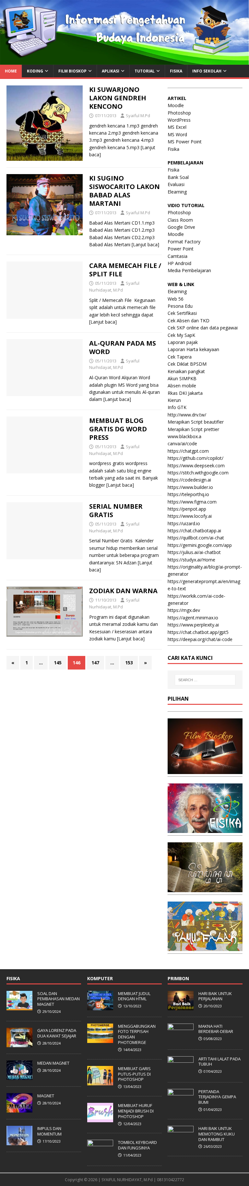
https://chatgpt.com (188, 451)
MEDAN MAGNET (53, 1063)
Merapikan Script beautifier (196, 422)
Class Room (180, 220)
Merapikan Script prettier (193, 429)
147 (95, 663)
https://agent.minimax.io (193, 618)
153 (129, 663)
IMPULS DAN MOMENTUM (49, 1131)
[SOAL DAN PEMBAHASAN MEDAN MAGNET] (19, 1007)
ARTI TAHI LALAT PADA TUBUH (219, 1061)
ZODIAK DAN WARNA (123, 590)
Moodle (176, 105)
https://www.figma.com (192, 502)
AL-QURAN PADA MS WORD (122, 347)
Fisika (173, 149)
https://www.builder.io (190, 487)
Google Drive (181, 227)
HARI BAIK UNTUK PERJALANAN (215, 996)
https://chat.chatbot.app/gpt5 (198, 632)
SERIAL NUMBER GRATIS (116, 510)
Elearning (177, 192)
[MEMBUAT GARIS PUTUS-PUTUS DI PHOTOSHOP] (100, 1082)
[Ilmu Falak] (205, 947)
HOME (11, 71)
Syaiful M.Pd (138, 115)
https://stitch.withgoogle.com (198, 473)
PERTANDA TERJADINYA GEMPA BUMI (217, 1097)
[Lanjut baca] (145, 244)
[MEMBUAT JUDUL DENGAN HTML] (100, 1007)
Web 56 (176, 299)
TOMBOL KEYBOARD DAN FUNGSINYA (137, 1145)
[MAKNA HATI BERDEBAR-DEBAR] (181, 1039)
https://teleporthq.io (188, 494)
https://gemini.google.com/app (200, 545)
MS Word (177, 134)
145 (58, 663)
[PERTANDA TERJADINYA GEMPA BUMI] (181, 1105)
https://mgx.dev (184, 610)
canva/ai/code (182, 443)
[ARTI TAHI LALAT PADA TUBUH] (181, 1072)
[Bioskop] (205, 770)
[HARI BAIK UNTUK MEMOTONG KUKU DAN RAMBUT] (181, 1142)
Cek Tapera (180, 357)
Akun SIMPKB (182, 378)
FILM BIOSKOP (72, 71)
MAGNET (45, 1096)
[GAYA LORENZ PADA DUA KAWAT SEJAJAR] (19, 1044)
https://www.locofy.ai (190, 516)
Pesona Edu (180, 306)
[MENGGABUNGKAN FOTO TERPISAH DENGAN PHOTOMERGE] (100, 1039)
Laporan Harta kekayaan (193, 349)
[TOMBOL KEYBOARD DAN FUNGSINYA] (100, 1155)
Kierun (174, 400)
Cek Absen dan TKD (188, 320)
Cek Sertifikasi (182, 313)
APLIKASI (110, 71)
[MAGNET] (19, 1109)
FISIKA (176, 71)
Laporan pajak (183, 342)
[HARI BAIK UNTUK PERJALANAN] (181, 1007)
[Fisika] (205, 829)
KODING (35, 71)
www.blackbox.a (184, 436)
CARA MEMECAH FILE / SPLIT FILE (125, 269)
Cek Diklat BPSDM (187, 364)
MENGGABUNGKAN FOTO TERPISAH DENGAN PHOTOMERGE (137, 1034)
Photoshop (179, 113)
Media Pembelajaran (189, 270)
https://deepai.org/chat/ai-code (200, 639)
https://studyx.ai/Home (191, 560)
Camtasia (177, 256)
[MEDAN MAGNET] (19, 1076)
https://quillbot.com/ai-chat (196, 538)
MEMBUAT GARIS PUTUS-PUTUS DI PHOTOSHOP (134, 1074)
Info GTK (177, 407)
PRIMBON (178, 978)
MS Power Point (185, 142)
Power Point (181, 249)
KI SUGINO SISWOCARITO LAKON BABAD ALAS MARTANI (124, 191)
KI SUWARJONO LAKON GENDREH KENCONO (117, 98)
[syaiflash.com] (124, 61)
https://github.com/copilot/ (195, 458)
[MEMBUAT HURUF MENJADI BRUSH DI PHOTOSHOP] (100, 1119)
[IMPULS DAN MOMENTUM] (19, 1142)
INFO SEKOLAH (206, 71)
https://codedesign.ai (189, 480)
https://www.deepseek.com (196, 465)
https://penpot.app (187, 509)
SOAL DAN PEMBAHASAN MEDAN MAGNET (58, 999)
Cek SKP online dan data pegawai (203, 328)
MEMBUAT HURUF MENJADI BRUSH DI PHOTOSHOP (136, 1111)
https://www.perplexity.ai (193, 625)
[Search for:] (205, 679)
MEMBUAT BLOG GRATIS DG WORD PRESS (118, 429)
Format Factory (184, 241)
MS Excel (177, 127)
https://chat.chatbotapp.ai (194, 530)
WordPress (179, 120)
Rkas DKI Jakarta (185, 393)
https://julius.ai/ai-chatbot (194, 552)
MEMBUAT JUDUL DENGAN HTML (134, 996)
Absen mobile (182, 385)
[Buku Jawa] (205, 888)
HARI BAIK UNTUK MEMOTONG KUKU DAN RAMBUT (216, 1133)
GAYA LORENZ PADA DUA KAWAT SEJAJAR (56, 1033)
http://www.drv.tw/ (187, 415)
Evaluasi (176, 184)
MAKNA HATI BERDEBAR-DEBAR (215, 1029)
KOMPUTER (100, 978)
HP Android (179, 263)
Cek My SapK (181, 335)
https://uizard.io (184, 523)
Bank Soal (178, 177)
